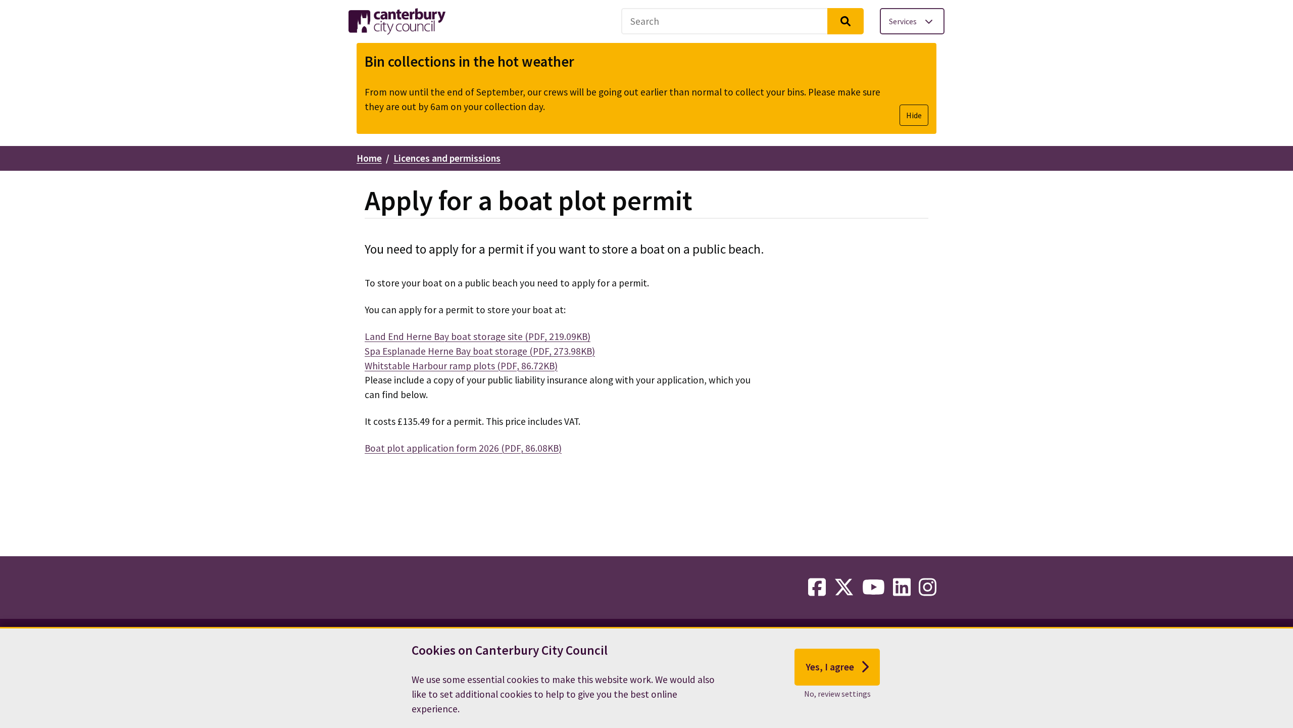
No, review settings (837, 693)
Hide (914, 115)
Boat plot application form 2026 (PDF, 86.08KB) (463, 448)
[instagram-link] (927, 587)
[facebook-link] (817, 587)
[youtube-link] (873, 587)
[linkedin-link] (902, 587)
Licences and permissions (447, 158)
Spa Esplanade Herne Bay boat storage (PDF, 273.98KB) (480, 351)
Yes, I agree (830, 666)
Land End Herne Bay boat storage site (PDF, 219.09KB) (477, 336)
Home (369, 158)
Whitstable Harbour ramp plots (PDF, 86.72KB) (461, 366)
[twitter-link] (844, 587)
